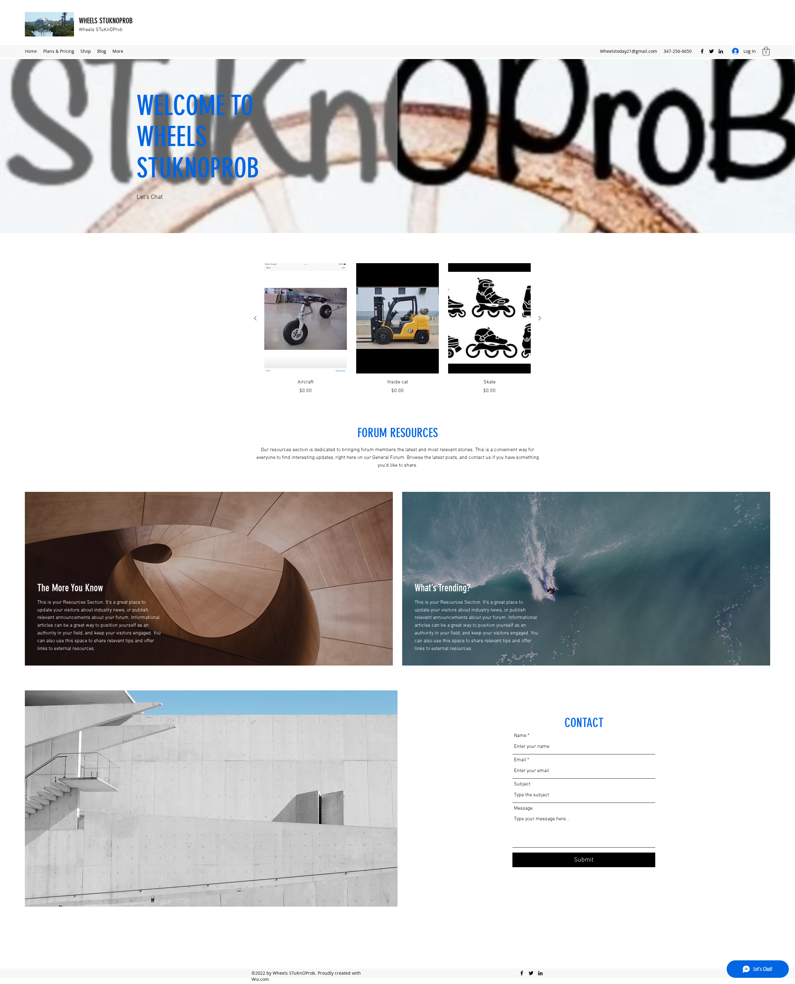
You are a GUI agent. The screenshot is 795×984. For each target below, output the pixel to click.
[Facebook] (702, 51)
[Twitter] (711, 51)
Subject (522, 784)
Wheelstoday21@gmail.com (628, 51)
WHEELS (89, 20)
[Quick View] (305, 318)
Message (523, 808)
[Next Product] (539, 318)
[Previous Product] (255, 318)
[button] (766, 51)
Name (520, 735)
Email (520, 759)
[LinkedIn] (721, 51)
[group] (397, 329)
